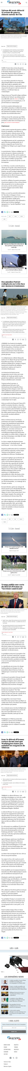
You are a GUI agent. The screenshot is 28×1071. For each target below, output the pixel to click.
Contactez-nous (7, 1062)
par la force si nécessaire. (12, 122)
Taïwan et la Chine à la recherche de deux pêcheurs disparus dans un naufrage (14, 245)
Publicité (6, 1064)
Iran (15, 519)
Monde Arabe (7, 1045)
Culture (6, 1054)
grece (10, 519)
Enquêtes (16, 1045)
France (5, 1047)
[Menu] (1, 2)
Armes (4, 219)
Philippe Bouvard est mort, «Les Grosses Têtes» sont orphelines (17, 994)
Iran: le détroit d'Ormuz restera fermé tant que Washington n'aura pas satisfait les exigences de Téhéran (13, 743)
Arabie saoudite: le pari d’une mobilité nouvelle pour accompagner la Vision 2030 (17, 982)
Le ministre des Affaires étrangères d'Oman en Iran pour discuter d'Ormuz (17, 1000)
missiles (21, 519)
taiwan (15, 216)
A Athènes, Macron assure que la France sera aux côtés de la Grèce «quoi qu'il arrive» (14, 571)
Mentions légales (7, 1066)
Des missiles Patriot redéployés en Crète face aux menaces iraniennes (13, 284)
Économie (6, 1052)
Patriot (5, 521)
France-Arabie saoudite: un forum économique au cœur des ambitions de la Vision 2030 (18, 988)
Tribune (16, 1047)
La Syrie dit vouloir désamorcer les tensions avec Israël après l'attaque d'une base (17, 1012)
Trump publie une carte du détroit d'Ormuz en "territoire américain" (12, 586)
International (7, 1049)
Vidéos (15, 1052)
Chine (16, 99)
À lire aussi (14, 225)
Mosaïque (16, 1049)
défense (21, 216)
